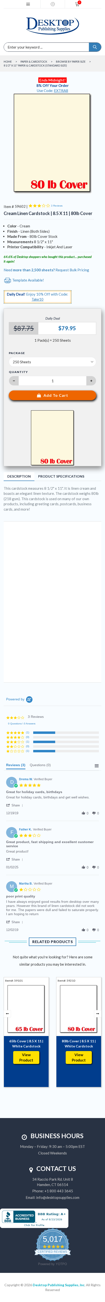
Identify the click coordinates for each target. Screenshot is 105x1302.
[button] (15, 805)
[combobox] (30, 47)
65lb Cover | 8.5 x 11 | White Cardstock (26, 1043)
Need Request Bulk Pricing (46, 270)
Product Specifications (61, 476)
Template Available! (27, 280)
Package (17, 353)
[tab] (15, 766)
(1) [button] (27, 732)
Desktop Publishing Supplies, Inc (58, 1285)
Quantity (18, 372)
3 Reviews (57, 205)
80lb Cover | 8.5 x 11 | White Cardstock (79, 1043)
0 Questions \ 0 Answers (21, 723)
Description (19, 476)
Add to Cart (55, 395)
